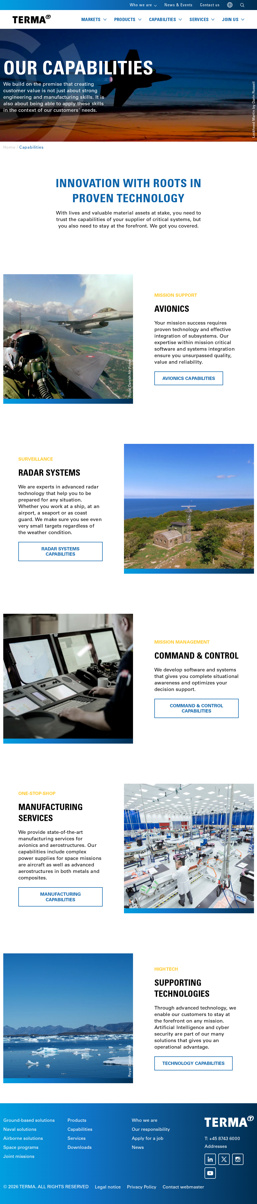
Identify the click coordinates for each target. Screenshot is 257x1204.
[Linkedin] (211, 1159)
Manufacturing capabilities (60, 896)
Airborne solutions (23, 1138)
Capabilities (80, 1129)
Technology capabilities (193, 1063)
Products (77, 1120)
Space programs (20, 1147)
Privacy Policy (141, 1187)
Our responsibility (151, 1129)
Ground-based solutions (29, 1120)
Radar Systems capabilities (60, 551)
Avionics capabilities (188, 378)
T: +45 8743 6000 (222, 1138)
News (138, 1147)
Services (77, 1138)
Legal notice (108, 1187)
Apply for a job (147, 1138)
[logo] (32, 19)
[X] (225, 1159)
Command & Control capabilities (196, 708)
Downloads (80, 1147)
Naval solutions (19, 1129)
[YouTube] (211, 1173)
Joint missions (18, 1156)
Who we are (144, 1120)
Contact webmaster (183, 1187)
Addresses (216, 1146)
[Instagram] (239, 1159)
